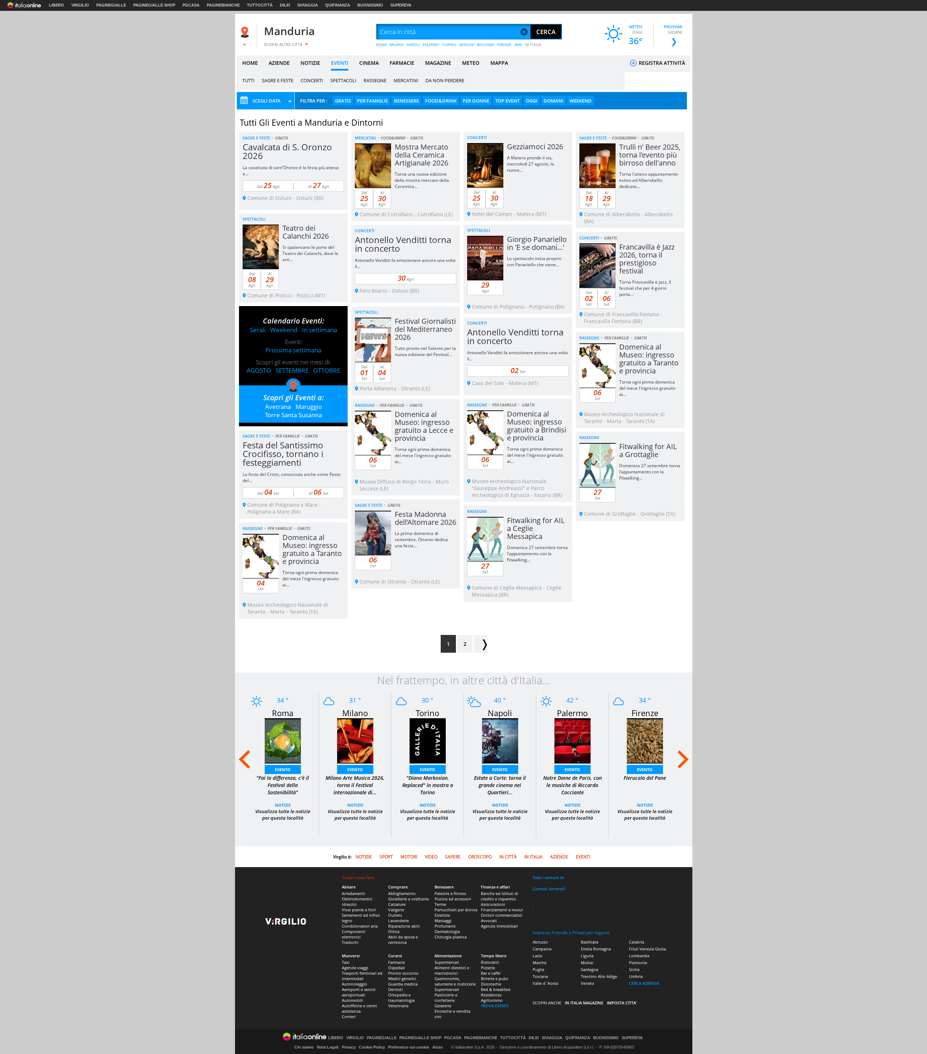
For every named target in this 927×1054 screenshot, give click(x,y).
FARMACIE (402, 62)
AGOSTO (259, 370)
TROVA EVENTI (494, 1005)
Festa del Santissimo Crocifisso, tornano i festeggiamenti (283, 453)
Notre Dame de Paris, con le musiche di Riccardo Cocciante (572, 785)
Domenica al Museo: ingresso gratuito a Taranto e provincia (649, 359)
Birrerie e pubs (494, 978)
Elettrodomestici (357, 899)
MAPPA (499, 62)
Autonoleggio (354, 984)
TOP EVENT (507, 100)
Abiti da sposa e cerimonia (403, 939)
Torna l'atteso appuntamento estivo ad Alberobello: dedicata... (648, 180)
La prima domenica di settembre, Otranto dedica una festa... (421, 539)
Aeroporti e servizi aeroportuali (359, 992)
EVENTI (339, 62)
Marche (539, 962)
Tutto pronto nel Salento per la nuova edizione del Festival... (425, 351)
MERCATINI (406, 80)
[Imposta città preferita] (246, 32)
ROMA (381, 44)
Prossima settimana (293, 350)
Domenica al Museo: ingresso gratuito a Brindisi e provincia (536, 426)
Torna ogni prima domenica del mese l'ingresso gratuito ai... (647, 388)
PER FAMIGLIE (372, 100)
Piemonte (638, 962)
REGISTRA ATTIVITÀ (661, 62)
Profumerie (445, 926)
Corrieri (349, 1016)
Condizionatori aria (360, 926)
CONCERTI (312, 80)
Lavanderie (398, 920)
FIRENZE (504, 44)
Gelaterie (443, 1005)
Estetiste (442, 915)
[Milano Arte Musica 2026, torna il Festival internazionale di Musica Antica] (355, 740)
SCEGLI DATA (266, 100)
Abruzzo (540, 942)
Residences (491, 994)
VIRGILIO (80, 5)
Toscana (540, 976)
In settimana (319, 330)
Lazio (537, 955)
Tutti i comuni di (548, 877)
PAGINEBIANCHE (223, 5)
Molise (587, 962)
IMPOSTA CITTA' (622, 1002)
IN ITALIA (533, 44)
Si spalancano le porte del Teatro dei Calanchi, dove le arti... (310, 253)
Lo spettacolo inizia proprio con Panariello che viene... (534, 261)
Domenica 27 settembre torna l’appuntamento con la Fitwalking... (649, 472)
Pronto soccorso (403, 973)
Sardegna (589, 969)
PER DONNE (476, 100)
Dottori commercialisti (501, 915)
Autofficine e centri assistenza (359, 1008)
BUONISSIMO (370, 5)
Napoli (500, 712)
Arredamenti (353, 893)
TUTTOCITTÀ (260, 5)
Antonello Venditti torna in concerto (403, 244)
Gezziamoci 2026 (535, 146)
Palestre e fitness (450, 893)
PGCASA (191, 5)
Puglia (538, 969)
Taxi (345, 962)
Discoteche (491, 984)
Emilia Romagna (596, 948)
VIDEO (431, 857)
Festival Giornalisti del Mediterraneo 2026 (425, 329)
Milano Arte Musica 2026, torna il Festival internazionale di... (355, 785)
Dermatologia (447, 931)
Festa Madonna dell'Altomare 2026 (425, 518)
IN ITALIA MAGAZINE (584, 1002)
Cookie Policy (372, 1047)
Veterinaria (398, 1005)
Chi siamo (304, 1047)
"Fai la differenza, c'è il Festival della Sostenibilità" (282, 785)
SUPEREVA (400, 5)
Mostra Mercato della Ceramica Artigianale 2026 (421, 155)
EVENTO (282, 769)
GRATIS (343, 100)
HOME (250, 62)
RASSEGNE (375, 80)
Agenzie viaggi (355, 967)
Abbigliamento (402, 893)
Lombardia (639, 955)
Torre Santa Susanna (293, 415)
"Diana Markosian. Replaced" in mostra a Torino (427, 785)
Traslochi (350, 942)
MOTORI (408, 857)
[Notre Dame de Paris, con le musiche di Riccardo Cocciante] (572, 740)
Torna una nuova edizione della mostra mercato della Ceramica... (422, 180)
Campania (542, 948)
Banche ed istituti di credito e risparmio (499, 896)
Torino (427, 712)
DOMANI (553, 100)
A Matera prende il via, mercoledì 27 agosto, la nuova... (530, 164)
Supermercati (447, 962)
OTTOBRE (326, 370)
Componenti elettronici (353, 934)
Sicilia (634, 969)
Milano (355, 712)
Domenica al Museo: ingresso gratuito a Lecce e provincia (424, 426)
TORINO (449, 44)
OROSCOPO (480, 857)
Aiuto (437, 1047)
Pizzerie (488, 967)
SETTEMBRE (292, 370)
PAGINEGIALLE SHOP (154, 5)
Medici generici (402, 978)
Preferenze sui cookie (408, 1047)
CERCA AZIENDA (644, 983)
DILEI (285, 5)
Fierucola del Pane (645, 777)
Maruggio (308, 406)
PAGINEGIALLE (111, 5)
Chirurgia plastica (451, 937)
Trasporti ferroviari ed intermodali (362, 975)
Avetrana (278, 406)
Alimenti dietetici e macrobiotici (452, 970)
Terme (440, 904)
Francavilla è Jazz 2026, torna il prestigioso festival (647, 259)
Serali (257, 330)
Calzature (397, 904)
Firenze (645, 712)
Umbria (636, 976)
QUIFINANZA (337, 5)
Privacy (349, 1047)
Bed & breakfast (496, 989)
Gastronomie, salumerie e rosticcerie (455, 981)
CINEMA (369, 62)
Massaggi (443, 920)
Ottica (393, 931)
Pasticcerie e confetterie (446, 997)
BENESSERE (406, 100)
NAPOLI (413, 44)
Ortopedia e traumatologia (401, 997)
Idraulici (349, 904)
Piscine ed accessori (453, 899)
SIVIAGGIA (307, 5)
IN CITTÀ (508, 857)
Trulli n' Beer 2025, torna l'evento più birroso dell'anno (649, 155)
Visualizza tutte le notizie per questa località (282, 814)
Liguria (587, 955)
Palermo (572, 712)
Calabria (636, 942)
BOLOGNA (485, 44)
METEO (470, 62)
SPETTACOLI (343, 80)
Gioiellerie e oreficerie (408, 899)
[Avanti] (481, 644)
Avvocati (489, 920)
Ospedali (396, 967)
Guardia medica (403, 984)
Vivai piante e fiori (359, 909)
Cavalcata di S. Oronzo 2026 (287, 151)
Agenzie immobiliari (499, 926)
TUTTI (248, 80)
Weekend (283, 330)
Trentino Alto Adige (599, 976)
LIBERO (56, 5)
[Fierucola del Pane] (645, 740)
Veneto (587, 983)
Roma (282, 712)
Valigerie (396, 909)
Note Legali (328, 1047)
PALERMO (431, 44)
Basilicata (589, 942)
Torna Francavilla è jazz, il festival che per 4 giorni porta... (645, 288)
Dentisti (395, 989)
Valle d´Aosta (545, 983)
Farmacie (396, 962)
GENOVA (466, 44)
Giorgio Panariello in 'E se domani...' (537, 243)
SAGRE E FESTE (277, 80)
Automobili (352, 1000)
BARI (518, 44)
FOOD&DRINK (441, 100)
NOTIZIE (310, 62)
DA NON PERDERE (444, 80)
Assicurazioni (493, 904)
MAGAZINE (438, 62)
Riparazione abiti (404, 926)
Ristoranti (490, 962)
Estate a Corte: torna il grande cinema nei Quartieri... (500, 785)
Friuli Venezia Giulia (647, 948)
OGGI (531, 100)
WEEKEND (581, 100)
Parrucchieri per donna (456, 909)
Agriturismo (492, 1000)
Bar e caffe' (491, 973)
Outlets (395, 915)
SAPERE (453, 857)
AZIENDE (279, 62)
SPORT (386, 857)
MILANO (397, 44)
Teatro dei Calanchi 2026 (305, 232)
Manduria (289, 31)
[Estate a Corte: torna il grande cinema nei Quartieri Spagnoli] (500, 740)
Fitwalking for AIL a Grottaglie (648, 450)
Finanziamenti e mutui (502, 909)
